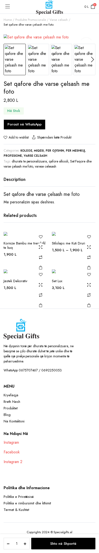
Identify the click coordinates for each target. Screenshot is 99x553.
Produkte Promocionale (30, 19)
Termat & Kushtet (16, 509)
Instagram (11, 442)
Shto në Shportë (63, 543)
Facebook (12, 452)
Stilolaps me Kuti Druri (68, 243)
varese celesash (45, 166)
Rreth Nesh (12, 401)
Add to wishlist (19, 137)
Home (8, 19)
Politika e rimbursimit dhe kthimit (27, 503)
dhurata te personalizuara (29, 161)
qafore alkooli (58, 161)
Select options (89, 267)
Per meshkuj (75, 150)
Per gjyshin (55, 150)
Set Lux (57, 281)
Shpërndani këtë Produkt (54, 137)
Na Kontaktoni (14, 421)
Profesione (13, 156)
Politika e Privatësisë (19, 496)
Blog (7, 414)
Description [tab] (14, 179)
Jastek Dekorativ (15, 281)
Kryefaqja (11, 395)
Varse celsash (59, 19)
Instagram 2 (13, 462)
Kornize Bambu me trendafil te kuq (24, 245)
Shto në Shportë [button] (41, 267)
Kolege (26, 150)
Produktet (11, 408)
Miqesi (39, 150)
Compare (41, 257)
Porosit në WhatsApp (24, 124)
